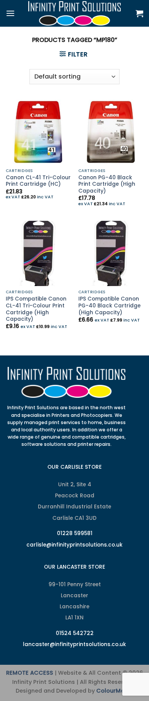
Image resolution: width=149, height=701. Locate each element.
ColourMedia (114, 691)
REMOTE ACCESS (29, 673)
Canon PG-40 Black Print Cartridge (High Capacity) (106, 184)
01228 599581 (74, 533)
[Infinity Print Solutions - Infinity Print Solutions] (74, 13)
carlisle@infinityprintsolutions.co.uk (74, 544)
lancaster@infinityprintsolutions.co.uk (74, 644)
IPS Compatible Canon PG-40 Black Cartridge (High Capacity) (109, 306)
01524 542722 (75, 633)
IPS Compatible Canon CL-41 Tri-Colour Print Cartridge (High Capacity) (36, 309)
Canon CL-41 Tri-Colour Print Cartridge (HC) (38, 181)
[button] (10, 13)
